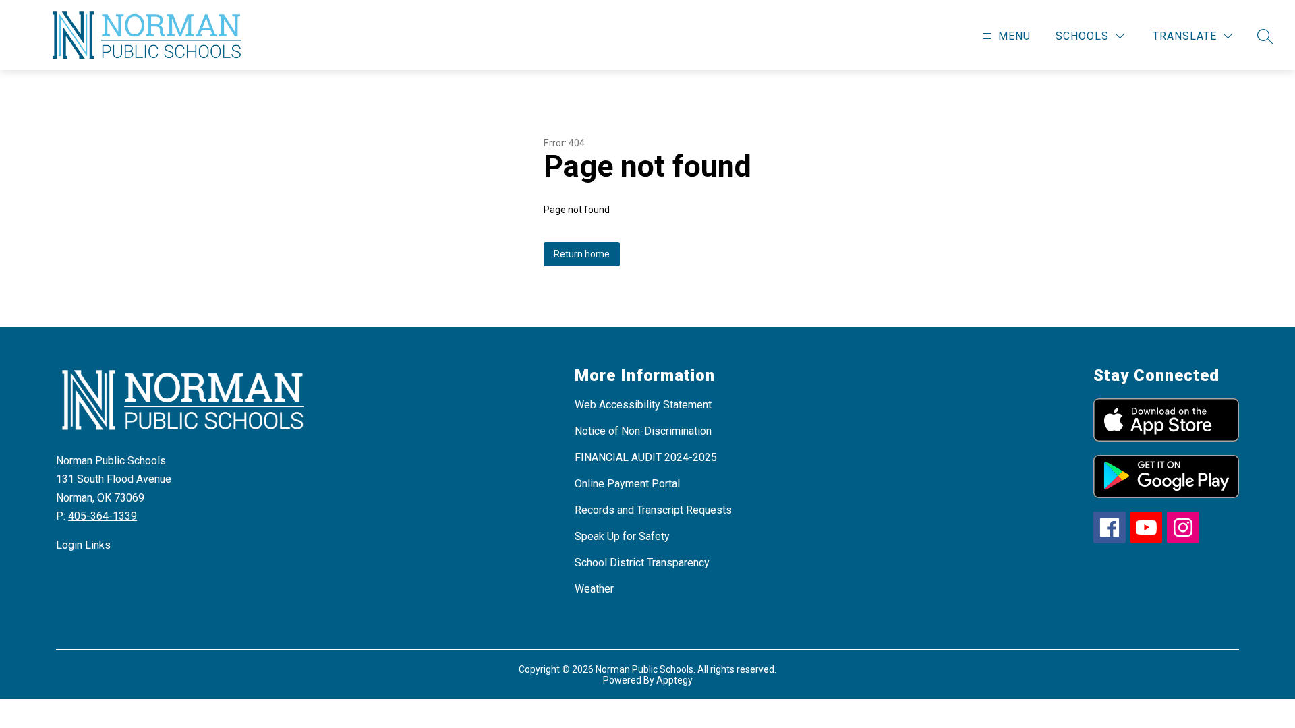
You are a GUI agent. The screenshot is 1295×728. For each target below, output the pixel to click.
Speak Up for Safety (622, 536)
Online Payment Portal (627, 483)
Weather (594, 588)
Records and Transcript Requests (653, 510)
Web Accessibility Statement (643, 404)
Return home (582, 254)
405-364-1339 (102, 516)
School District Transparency (642, 562)
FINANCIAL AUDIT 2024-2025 (646, 457)
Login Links (83, 545)
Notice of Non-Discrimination (643, 431)
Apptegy (674, 680)
